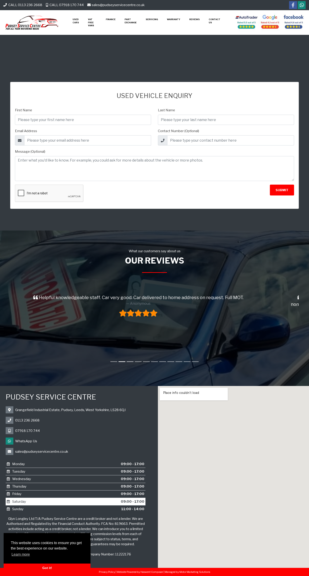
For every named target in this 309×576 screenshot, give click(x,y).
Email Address (26, 131)
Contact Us (214, 21)
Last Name (166, 110)
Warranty (173, 19)
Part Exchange (131, 21)
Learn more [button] (21, 554)
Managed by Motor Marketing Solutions (187, 572)
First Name (23, 110)
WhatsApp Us (26, 441)
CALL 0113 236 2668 (25, 5)
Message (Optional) (30, 152)
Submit (282, 190)
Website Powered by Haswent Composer (140, 572)
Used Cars (76, 21)
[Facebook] (293, 6)
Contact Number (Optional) (178, 131)
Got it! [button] (47, 568)
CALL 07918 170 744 (66, 5)
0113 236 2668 (27, 420)
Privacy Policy (107, 572)
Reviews (194, 19)
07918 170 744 (27, 431)
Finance (111, 19)
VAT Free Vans (91, 22)
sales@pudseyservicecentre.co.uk (118, 5)
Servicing (152, 19)
